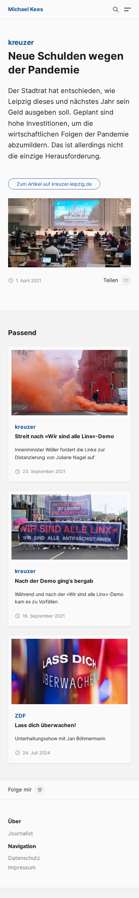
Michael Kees (25, 9)
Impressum (22, 867)
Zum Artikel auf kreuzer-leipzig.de (54, 184)
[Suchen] (115, 9)
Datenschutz (24, 858)
